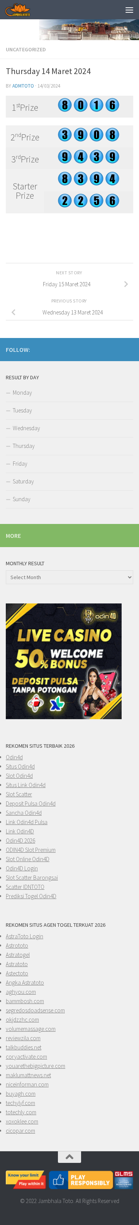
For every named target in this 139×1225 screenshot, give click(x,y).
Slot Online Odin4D (27, 859)
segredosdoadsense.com (35, 1010)
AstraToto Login (24, 936)
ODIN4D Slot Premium (31, 849)
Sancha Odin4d (24, 812)
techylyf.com (20, 1103)
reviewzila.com (23, 1038)
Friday (20, 463)
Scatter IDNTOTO (25, 886)
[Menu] (129, 9)
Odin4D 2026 (20, 840)
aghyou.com (21, 991)
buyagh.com (21, 1093)
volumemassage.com (31, 1028)
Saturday (23, 481)
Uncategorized (26, 49)
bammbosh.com (25, 1001)
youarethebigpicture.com (35, 1066)
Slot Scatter (19, 794)
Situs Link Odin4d (26, 785)
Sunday (22, 499)
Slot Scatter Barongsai (32, 877)
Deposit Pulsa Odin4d (31, 803)
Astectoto (17, 973)
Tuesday (22, 410)
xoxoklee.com (22, 1121)
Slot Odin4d (19, 775)
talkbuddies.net (23, 1047)
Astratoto (17, 964)
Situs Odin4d (20, 766)
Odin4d (14, 757)
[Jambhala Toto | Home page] (22, 9)
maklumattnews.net (28, 1075)
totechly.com (21, 1112)
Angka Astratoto (25, 982)
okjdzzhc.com (22, 1019)
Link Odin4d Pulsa (26, 822)
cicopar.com (20, 1130)
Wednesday (26, 428)
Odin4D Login (22, 868)
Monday (22, 392)
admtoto (23, 86)
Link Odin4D (20, 831)
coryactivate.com (26, 1056)
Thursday (24, 445)
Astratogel (18, 954)
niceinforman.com (27, 1084)
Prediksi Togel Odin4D (31, 896)
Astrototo (17, 945)
